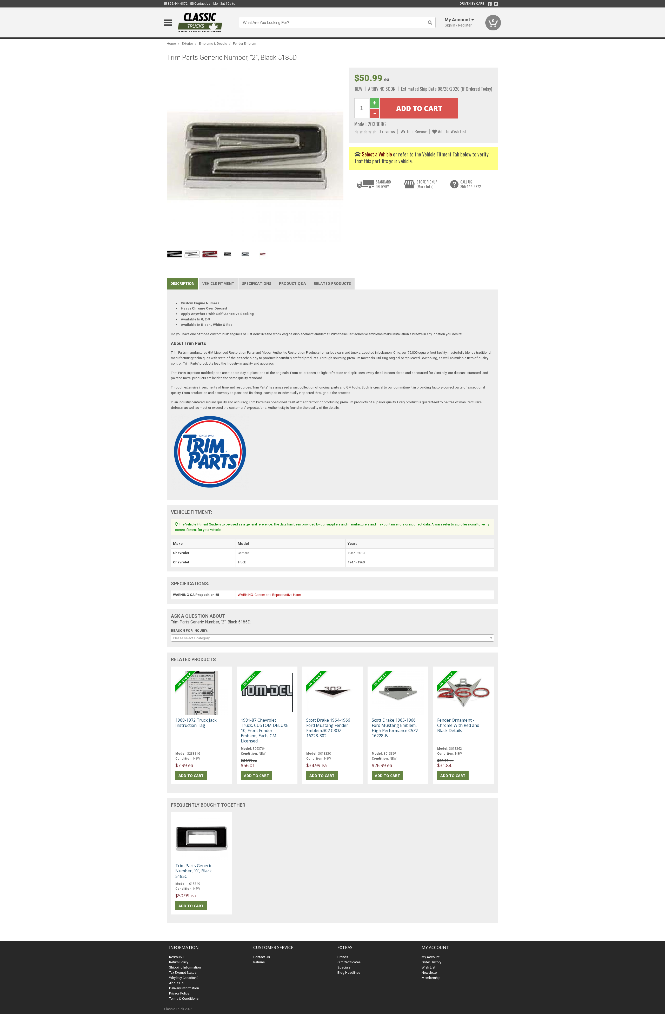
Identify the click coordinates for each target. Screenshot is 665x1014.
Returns (259, 962)
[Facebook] (490, 3)
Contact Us (202, 3)
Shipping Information (185, 967)
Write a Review (414, 131)
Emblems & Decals (213, 43)
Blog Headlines (348, 973)
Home (171, 43)
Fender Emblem (244, 43)
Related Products (332, 283)
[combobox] (332, 638)
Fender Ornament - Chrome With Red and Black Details (458, 725)
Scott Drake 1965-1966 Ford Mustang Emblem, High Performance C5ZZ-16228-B (396, 728)
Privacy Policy (179, 993)
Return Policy (178, 962)
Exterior (187, 43)
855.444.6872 (177, 3)
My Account (431, 957)
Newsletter (430, 973)
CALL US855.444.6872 (470, 184)
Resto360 (176, 957)
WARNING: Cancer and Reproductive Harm (269, 595)
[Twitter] (496, 3)
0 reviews (386, 131)
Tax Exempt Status (182, 973)
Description (182, 283)
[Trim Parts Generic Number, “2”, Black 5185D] (255, 156)
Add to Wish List (451, 131)
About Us (176, 983)
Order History (431, 962)
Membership (431, 978)
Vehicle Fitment (218, 283)
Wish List (428, 967)
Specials (343, 967)
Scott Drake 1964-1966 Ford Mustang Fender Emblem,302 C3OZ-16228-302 (328, 728)
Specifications (256, 283)
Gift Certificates (349, 962)
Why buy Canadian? (183, 978)
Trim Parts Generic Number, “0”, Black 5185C (193, 871)
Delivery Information (184, 988)
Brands (342, 957)
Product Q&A (292, 283)
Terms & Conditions (183, 998)
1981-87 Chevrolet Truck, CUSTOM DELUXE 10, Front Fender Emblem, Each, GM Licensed (264, 730)
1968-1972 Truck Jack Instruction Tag (196, 722)
